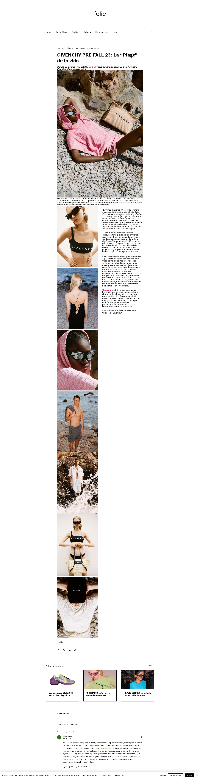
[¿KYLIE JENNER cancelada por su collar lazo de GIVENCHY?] (137, 679)
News (48, 32)
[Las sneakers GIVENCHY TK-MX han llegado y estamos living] (62, 679)
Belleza (87, 32)
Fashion (75, 32)
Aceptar (189, 775)
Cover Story (61, 32)
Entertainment (102, 32)
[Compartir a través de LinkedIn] (70, 650)
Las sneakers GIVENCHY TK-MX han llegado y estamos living (61, 694)
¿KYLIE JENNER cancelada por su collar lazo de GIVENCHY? (137, 694)
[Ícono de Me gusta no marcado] (64, 766)
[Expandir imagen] (77, 236)
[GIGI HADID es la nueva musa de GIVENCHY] (100, 679)
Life (115, 32)
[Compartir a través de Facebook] (58, 650)
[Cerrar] (197, 775)
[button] (151, 32)
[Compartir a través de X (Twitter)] (64, 650)
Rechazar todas (175, 775)
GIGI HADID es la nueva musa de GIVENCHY (98, 694)
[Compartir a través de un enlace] (75, 650)
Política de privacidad (116, 775)
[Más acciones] (141, 737)
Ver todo (151, 666)
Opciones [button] (162, 775)
